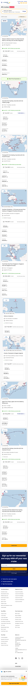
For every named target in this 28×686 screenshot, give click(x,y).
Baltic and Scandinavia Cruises (6, 604)
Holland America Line (19, 620)
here (16, 572)
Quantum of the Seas (5, 638)
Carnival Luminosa (4, 640)
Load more (13, 545)
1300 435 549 (23, 3)
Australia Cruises (4, 591)
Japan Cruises (3, 601)
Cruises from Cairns (18, 597)
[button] (13, 54)
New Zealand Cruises (5, 593)
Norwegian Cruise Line (19, 622)
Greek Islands (3, 606)
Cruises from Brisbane (19, 593)
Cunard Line (17, 624)
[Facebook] (16, 658)
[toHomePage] (6, 2)
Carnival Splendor (4, 636)
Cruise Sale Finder (4, 616)
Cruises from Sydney (19, 591)
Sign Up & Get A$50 (14, 683)
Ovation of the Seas (4, 644)
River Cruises (3, 628)
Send (14, 568)
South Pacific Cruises (5, 597)
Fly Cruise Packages (4, 618)
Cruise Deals (3, 615)
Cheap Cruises (3, 613)
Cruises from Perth (18, 601)
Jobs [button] (16, 662)
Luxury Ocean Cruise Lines (6, 622)
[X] (19, 658)
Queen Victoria (3, 642)
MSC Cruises (17, 626)
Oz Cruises (3, 624)
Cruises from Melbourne (19, 599)
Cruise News (18, 665)
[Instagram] (22, 658)
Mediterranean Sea (4, 595)
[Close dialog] (26, 671)
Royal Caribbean (18, 615)
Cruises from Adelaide (19, 595)
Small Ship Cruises (4, 630)
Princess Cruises (18, 618)
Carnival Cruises (18, 616)
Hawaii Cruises (3, 602)
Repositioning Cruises (5, 626)
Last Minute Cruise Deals (5, 620)
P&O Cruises (17, 613)
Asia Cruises (3, 599)
